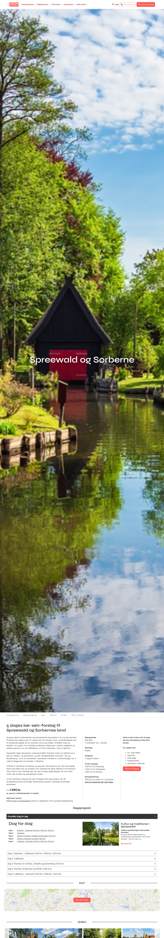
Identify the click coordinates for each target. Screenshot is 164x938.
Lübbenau (20, 833)
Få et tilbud (78, 715)
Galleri (53, 715)
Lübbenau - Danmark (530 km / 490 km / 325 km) (35, 841)
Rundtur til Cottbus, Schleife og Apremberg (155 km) (36, 836)
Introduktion (12, 715)
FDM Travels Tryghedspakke (18, 801)
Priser (64, 715)
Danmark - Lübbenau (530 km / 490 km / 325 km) (35, 830)
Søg (117, 4)
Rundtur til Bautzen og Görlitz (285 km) (31, 839)
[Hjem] (14, 4)
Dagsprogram (30, 715)
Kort (43, 715)
